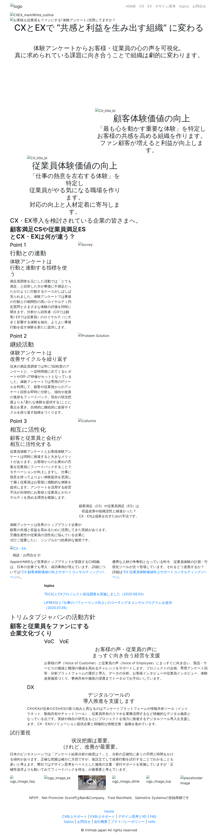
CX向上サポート (74, 816)
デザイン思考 (165, 6)
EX (150, 6)
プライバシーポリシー (128, 821)
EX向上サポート (102, 816)
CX (141, 6)
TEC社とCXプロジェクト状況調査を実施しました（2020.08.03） (95, 594)
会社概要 (101, 821)
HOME (131, 6)
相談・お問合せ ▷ (27, 555)
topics (184, 6)
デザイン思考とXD (132, 816)
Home (109, 811)
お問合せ (199, 6)
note (151, 821)
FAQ (153, 816)
